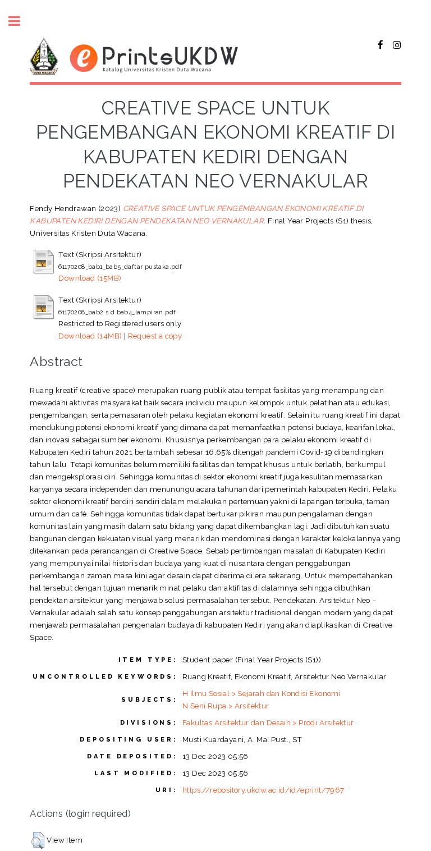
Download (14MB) (90, 335)
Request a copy (155, 335)
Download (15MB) (89, 277)
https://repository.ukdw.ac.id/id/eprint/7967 (263, 789)
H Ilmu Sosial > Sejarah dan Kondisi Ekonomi (261, 693)
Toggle (20, 21)
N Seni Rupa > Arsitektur (225, 705)
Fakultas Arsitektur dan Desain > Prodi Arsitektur (268, 722)
